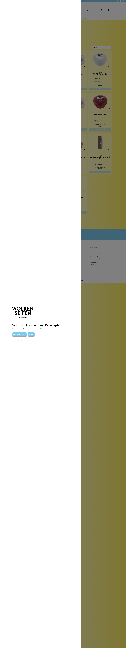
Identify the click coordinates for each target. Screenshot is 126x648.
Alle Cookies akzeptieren (19, 334)
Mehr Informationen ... (44, 328)
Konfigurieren (31, 334)
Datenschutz (20, 340)
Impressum (14, 340)
